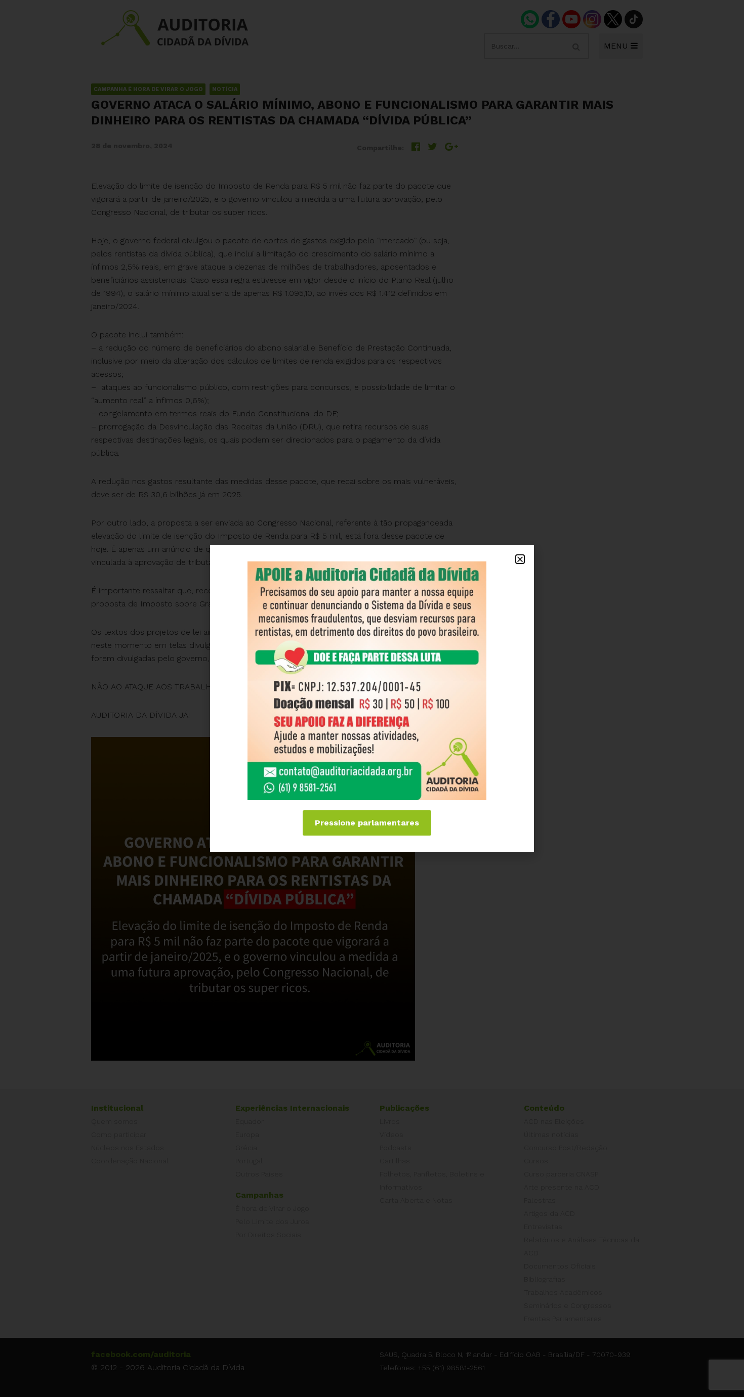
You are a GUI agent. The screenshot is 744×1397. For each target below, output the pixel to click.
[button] (520, 559)
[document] (372, 698)
